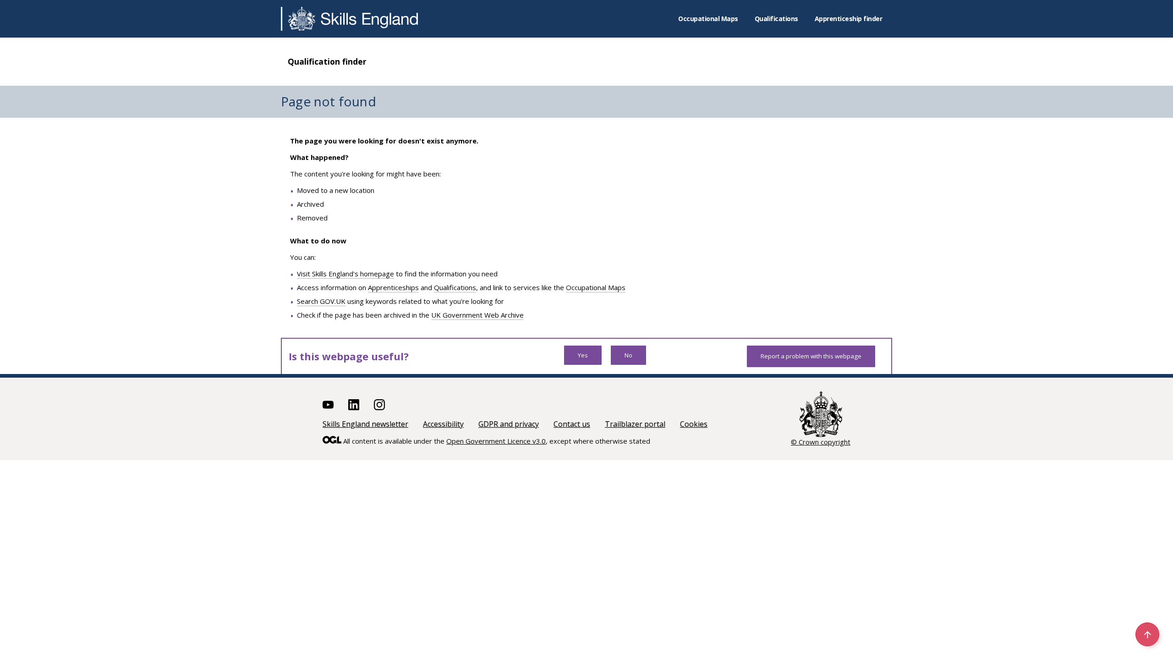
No (628, 355)
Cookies (693, 424)
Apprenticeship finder (848, 18)
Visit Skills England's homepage (345, 273)
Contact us (572, 424)
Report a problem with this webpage (811, 356)
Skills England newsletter (365, 424)
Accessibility (443, 424)
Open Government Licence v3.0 (496, 441)
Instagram (379, 404)
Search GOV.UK (321, 301)
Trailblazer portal (635, 424)
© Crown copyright (820, 441)
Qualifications (776, 18)
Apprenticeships (393, 287)
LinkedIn (354, 404)
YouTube (328, 404)
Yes (583, 355)
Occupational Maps (708, 18)
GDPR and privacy (508, 424)
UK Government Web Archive (477, 314)
